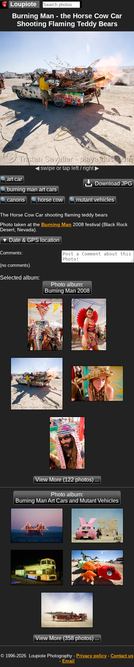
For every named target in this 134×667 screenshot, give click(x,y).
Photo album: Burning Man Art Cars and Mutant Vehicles (67, 498)
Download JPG (112, 183)
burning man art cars (32, 189)
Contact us (122, 655)
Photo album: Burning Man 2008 (67, 288)
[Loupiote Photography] (3, 5)
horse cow (50, 200)
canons (16, 200)
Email (68, 661)
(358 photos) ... (67, 638)
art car (14, 179)
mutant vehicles (95, 200)
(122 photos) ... (67, 480)
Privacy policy (91, 655)
